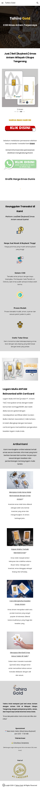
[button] (2, 3)
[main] (20, 21)
